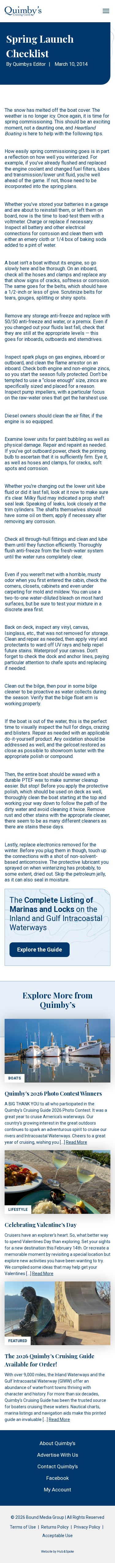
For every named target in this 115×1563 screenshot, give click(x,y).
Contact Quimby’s (57, 1466)
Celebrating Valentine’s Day (41, 1224)
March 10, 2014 (71, 64)
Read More (76, 1142)
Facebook (57, 1478)
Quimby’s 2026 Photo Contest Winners (53, 1093)
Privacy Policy (87, 1527)
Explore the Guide (39, 949)
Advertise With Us (57, 1455)
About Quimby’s (57, 1443)
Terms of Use (23, 1527)
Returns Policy (55, 1527)
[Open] (105, 11)
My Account (57, 1490)
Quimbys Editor (29, 64)
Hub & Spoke (65, 1551)
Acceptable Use (57, 1535)
